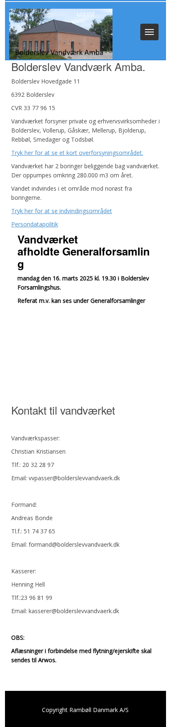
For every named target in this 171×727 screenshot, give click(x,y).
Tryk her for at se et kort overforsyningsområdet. (77, 153)
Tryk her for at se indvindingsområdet (61, 211)
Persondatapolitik (34, 224)
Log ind (86, 13)
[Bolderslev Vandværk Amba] (58, 33)
